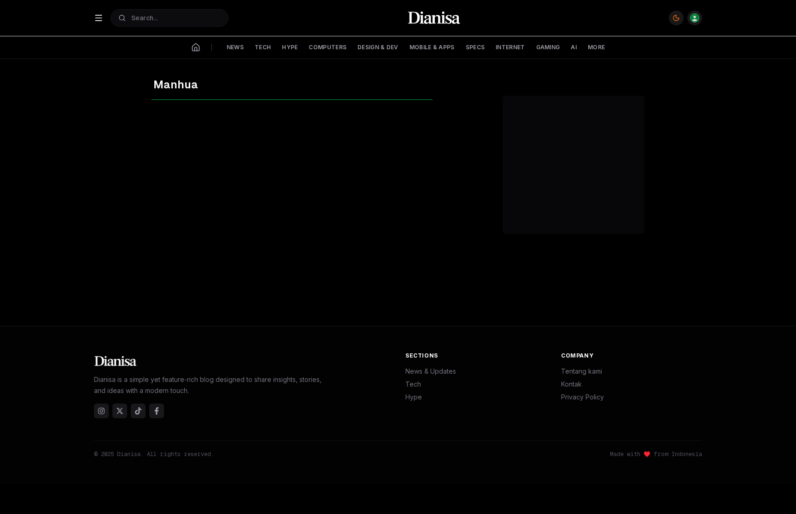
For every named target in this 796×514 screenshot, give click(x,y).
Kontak (571, 384)
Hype (413, 397)
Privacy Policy (582, 397)
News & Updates (430, 371)
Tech (413, 384)
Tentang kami (581, 371)
